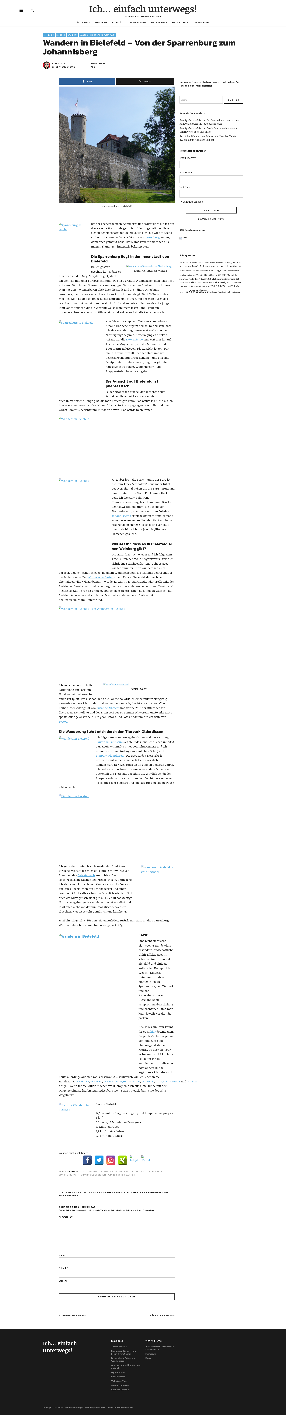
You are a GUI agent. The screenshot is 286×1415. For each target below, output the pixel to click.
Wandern (101, 22)
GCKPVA (192, 1081)
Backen (207, 262)
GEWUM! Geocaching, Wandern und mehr (125, 1367)
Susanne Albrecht (108, 708)
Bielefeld (116, 1171)
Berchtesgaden (229, 262)
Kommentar (66, 1217)
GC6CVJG (134, 1081)
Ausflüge (118, 22)
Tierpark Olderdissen (110, 755)
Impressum (202, 22)
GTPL (196, 275)
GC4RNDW (82, 1081)
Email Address (187, 157)
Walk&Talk (206, 286)
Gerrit (183, 136)
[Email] (146, 1160)
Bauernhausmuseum (110, 742)
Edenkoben (200, 271)
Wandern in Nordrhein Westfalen (97, 35)
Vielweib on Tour (119, 1381)
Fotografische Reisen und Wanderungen (123, 1359)
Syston (63, 721)
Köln (224, 274)
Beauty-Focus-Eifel (190, 120)
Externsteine (134, 339)
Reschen (205, 282)
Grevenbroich (189, 275)
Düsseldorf (190, 270)
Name (63, 1255)
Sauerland (231, 282)
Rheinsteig (220, 282)
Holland (209, 274)
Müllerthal (193, 279)
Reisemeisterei (118, 1376)
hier (153, 1031)
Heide (201, 275)
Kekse (218, 274)
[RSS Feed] (183, 241)
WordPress (100, 1407)
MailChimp (218, 219)
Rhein (211, 282)
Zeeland (237, 292)
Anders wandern (119, 1346)
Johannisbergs (121, 516)
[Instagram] (111, 1160)
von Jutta (58, 63)
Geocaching (138, 22)
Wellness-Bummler (120, 1389)
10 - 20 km (49, 35)
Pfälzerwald (184, 282)
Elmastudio (127, 1407)
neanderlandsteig (225, 279)
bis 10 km (61, 35)
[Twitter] (99, 1160)
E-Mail (63, 1268)
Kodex (148, 1358)
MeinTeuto (183, 279)
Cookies (233, 266)
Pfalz (236, 278)
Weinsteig (221, 292)
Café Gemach (86, 875)
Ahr (180, 263)
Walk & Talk (159, 22)
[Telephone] (134, 1160)
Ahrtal (186, 262)
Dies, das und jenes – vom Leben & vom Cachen (123, 1352)
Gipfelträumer (118, 1372)
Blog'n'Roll (198, 266)
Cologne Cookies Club (216, 266)
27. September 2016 (63, 66)
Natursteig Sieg (208, 278)
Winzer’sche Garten (101, 577)
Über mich (83, 22)
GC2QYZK (161, 1081)
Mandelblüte (232, 275)
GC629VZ (109, 1081)
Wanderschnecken (120, 1385)
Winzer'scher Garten (121, 1174)
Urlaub (198, 286)
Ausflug (200, 263)
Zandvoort (229, 292)
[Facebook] (87, 1160)
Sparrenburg (151, 237)
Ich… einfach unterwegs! (143, 8)
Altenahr (193, 262)
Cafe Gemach (132, 1171)
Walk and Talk (229, 286)
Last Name (185, 187)
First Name (185, 172)
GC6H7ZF (174, 1081)
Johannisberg (151, 1171)
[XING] (122, 1160)
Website (63, 1281)
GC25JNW (148, 1081)
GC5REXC (96, 1081)
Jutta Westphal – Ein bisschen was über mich (159, 1348)
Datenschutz (181, 22)
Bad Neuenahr (216, 263)
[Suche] (32, 10)
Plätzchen (196, 282)
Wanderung (213, 292)
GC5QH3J (122, 1081)
